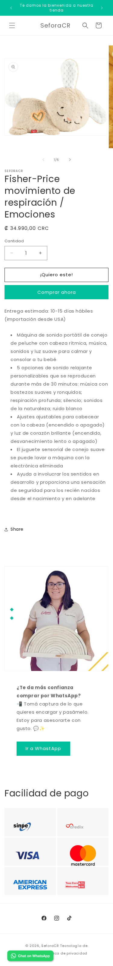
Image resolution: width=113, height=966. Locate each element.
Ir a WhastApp (43, 748)
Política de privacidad (66, 953)
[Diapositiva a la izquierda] (43, 159)
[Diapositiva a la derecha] (70, 159)
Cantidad (14, 241)
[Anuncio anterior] (11, 8)
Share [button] (17, 529)
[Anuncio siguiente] (101, 8)
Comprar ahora (56, 292)
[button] (12, 25)
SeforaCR (50, 945)
